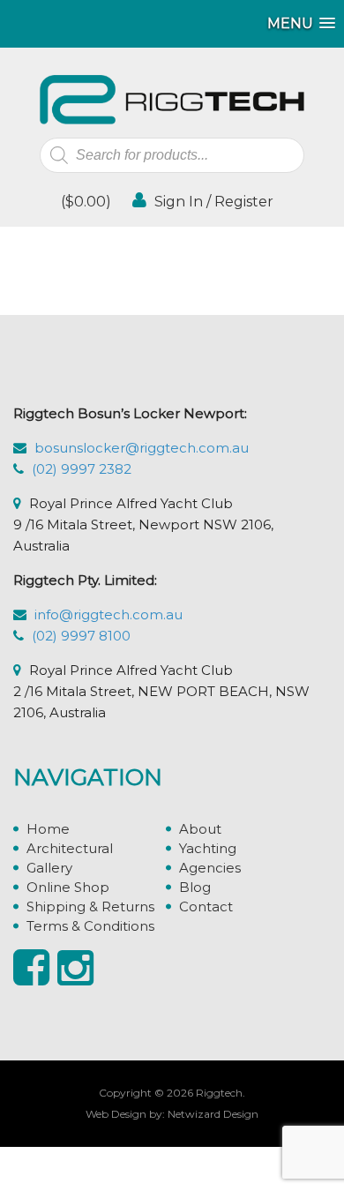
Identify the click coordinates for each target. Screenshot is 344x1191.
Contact (206, 906)
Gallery (49, 867)
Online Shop (67, 887)
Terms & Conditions (90, 926)
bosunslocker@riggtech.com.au (141, 447)
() (84, 201)
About (200, 828)
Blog (195, 887)
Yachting (207, 848)
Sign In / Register (212, 201)
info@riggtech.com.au (108, 614)
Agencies (210, 867)
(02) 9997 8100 (81, 635)
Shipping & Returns (90, 906)
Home (48, 828)
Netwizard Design (213, 1113)
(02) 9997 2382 (81, 469)
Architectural (69, 848)
